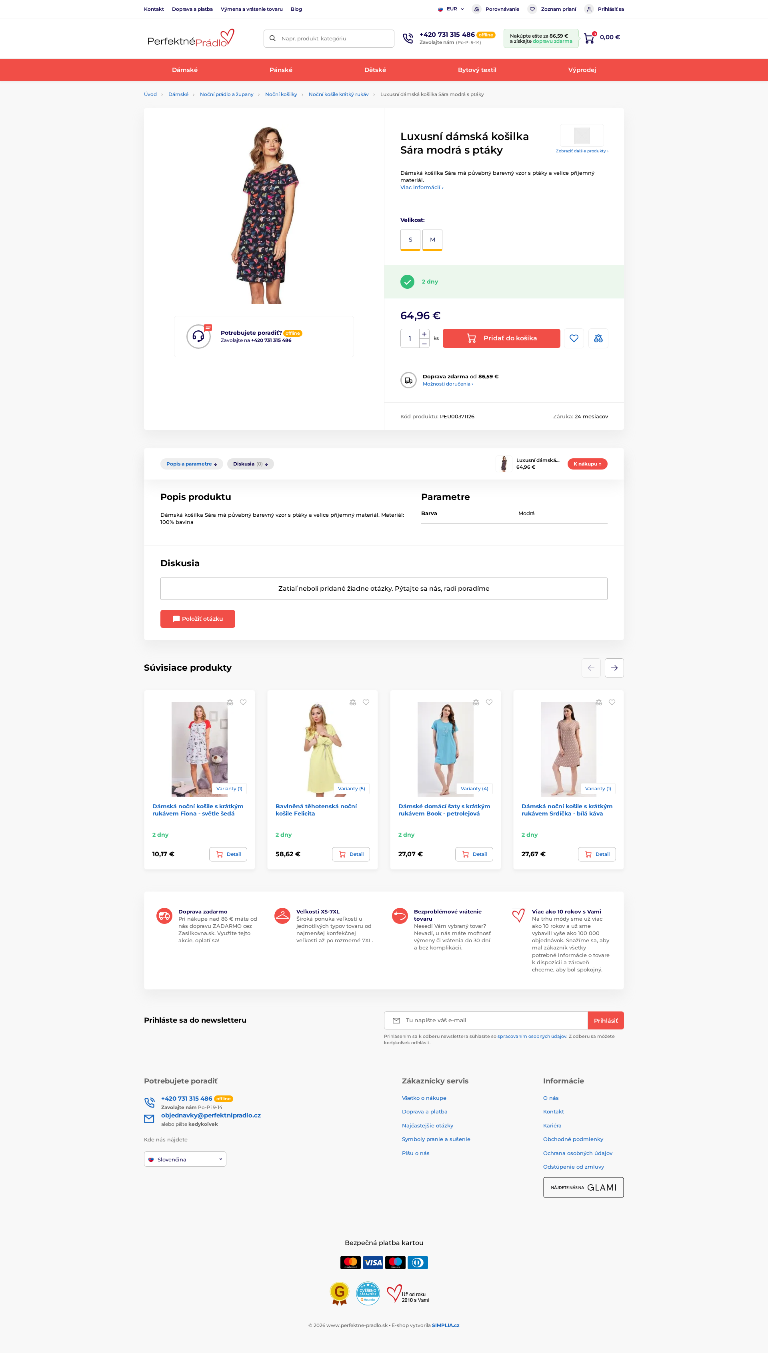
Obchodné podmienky (573, 1139)
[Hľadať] (273, 39)
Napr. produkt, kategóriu (314, 38)
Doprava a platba (192, 9)
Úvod (150, 94)
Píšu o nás (416, 1153)
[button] (614, 667)
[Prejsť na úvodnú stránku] (190, 38)
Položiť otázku (201, 618)
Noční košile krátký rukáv (339, 94)
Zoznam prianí (558, 9)
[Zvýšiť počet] (424, 334)
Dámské (178, 94)
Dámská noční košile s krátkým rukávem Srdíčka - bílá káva (567, 810)
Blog (296, 9)
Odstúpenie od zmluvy (573, 1166)
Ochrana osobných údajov (577, 1153)
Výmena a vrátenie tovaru (252, 9)
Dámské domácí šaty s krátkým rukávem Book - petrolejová (444, 810)
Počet (410, 338)
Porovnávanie (502, 9)
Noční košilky (281, 94)
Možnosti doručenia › (448, 384)
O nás (551, 1098)
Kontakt (154, 9)
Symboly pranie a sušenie (436, 1139)
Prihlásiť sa (611, 9)
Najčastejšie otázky (427, 1125)
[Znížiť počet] (424, 343)
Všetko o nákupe (424, 1098)
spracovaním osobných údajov (532, 1036)
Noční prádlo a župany (227, 94)
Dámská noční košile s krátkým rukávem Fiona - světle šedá (198, 810)
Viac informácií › (422, 187)
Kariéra (552, 1125)
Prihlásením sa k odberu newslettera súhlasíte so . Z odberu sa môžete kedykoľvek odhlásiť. (499, 1039)
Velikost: (412, 220)
